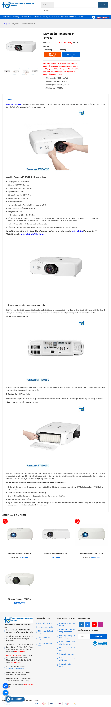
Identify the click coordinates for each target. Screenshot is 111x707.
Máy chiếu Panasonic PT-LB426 (55, 553)
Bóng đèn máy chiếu (45, 627)
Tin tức (54, 17)
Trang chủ (7, 17)
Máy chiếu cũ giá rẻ (45, 623)
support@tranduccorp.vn (15, 668)
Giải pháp (36, 17)
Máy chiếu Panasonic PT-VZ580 (91, 553)
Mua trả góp (71, 55)
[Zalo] (5, 688)
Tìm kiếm (103, 5)
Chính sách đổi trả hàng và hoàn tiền (67, 630)
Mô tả (9, 99)
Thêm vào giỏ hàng (52, 55)
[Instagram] (100, 624)
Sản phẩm (25, 17)
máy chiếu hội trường (32, 234)
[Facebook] (81, 624)
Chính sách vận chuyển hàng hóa (67, 642)
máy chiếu (77, 230)
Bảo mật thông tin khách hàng (67, 636)
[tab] (9, 99)
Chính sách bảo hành (66, 654)
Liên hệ (80, 17)
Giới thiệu (16, 17)
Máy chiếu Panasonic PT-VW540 (19, 553)
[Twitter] (87, 624)
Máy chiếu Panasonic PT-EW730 (19, 599)
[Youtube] (94, 624)
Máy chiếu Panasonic (28, 24)
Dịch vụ (45, 17)
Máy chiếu (15, 24)
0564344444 (103, 17)
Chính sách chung (67, 17)
